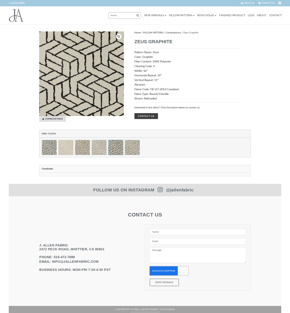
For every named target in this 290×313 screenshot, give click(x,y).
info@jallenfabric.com (75, 261)
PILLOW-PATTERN (153, 32)
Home (137, 32)
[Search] (138, 15)
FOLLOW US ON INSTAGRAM (123, 190)
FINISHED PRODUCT (232, 15)
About (261, 15)
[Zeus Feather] (99, 147)
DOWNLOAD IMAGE (54, 119)
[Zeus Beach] (65, 147)
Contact (275, 15)
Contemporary (173, 32)
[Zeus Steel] (132, 147)
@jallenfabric (180, 190)
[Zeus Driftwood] (82, 147)
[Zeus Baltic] (49, 147)
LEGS (251, 15)
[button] (118, 36)
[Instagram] (160, 190)
